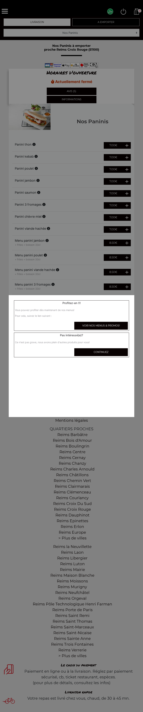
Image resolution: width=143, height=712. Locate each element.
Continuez (101, 352)
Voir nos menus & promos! (101, 325)
